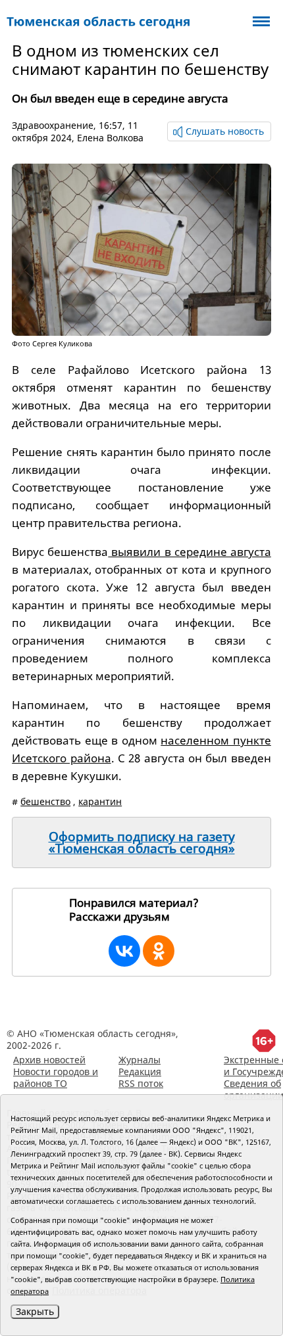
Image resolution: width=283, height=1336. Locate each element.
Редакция (139, 1071)
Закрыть (35, 1311)
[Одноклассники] (158, 951)
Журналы (139, 1059)
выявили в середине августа (189, 551)
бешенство (45, 801)
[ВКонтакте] (124, 951)
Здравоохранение (52, 125)
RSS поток (140, 1083)
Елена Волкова (110, 137)
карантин (100, 801)
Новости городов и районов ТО (55, 1077)
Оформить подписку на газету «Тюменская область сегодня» (142, 842)
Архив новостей (49, 1059)
